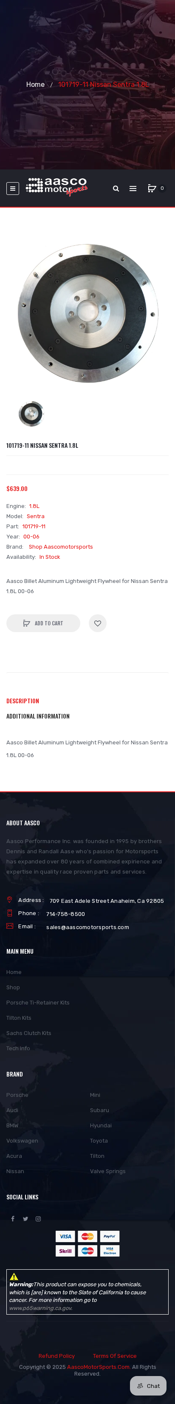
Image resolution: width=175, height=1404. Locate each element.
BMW (12, 1125)
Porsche (17, 1095)
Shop (13, 987)
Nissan (15, 1171)
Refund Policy (57, 1356)
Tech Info (18, 1048)
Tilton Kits (18, 1018)
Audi (12, 1110)
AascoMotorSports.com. (99, 1367)
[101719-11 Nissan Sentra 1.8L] (31, 414)
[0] (152, 188)
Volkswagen (22, 1141)
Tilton (97, 1156)
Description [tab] (22, 700)
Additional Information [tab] (38, 715)
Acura (14, 1156)
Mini (95, 1095)
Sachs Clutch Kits (28, 1033)
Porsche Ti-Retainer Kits (38, 1002)
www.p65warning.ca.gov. (40, 1308)
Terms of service (115, 1356)
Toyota (99, 1141)
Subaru (99, 1110)
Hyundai (101, 1125)
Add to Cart (48, 623)
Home (35, 84)
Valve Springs (108, 1171)
